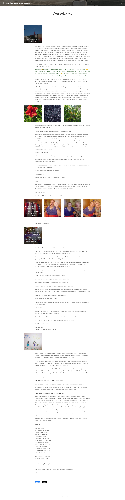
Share (38, 482)
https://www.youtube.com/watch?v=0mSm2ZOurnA (49, 393)
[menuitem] (104, 3)
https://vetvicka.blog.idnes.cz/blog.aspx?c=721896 (49, 380)
